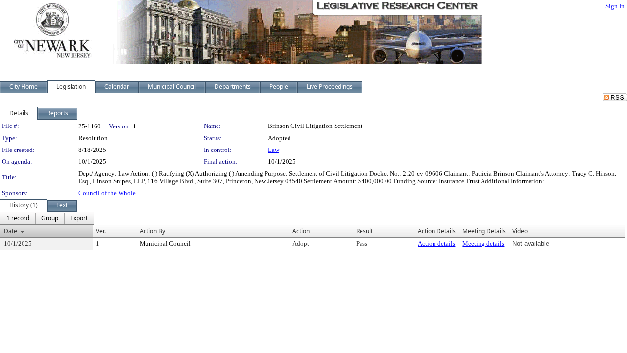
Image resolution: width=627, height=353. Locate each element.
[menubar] (47, 218)
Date (10, 231)
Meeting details (483, 243)
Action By (152, 231)
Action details (436, 243)
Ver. (101, 231)
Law (273, 149)
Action (301, 231)
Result (364, 231)
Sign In (615, 6)
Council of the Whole (107, 193)
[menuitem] (17, 218)
